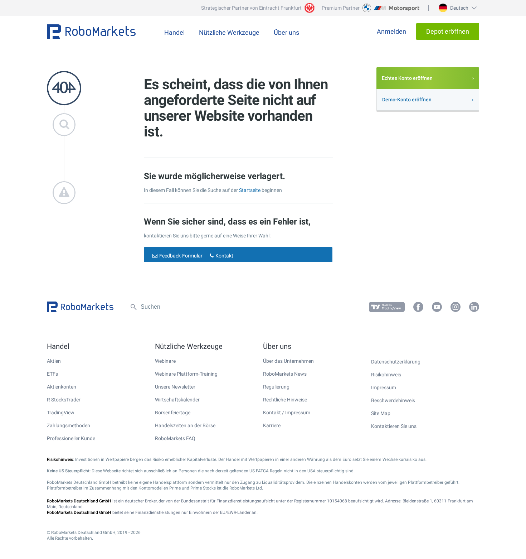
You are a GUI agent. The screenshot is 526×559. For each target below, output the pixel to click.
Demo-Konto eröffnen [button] (407, 99)
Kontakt (224, 256)
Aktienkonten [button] (61, 387)
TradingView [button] (60, 412)
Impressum (383, 387)
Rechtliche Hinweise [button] (285, 400)
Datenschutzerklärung (395, 362)
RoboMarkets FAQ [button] (175, 438)
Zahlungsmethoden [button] (68, 425)
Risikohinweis (386, 374)
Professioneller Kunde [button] (71, 438)
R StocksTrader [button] (64, 400)
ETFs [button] (52, 374)
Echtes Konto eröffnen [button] (407, 78)
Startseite (249, 190)
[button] (457, 8)
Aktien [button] (54, 361)
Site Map (380, 413)
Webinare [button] (165, 361)
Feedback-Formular (181, 256)
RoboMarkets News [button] (285, 374)
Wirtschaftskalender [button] (177, 400)
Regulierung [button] (276, 387)
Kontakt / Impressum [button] (286, 412)
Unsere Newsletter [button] (175, 387)
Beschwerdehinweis (393, 400)
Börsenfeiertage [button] (172, 412)
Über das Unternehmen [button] (288, 361)
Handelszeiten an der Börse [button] (185, 425)
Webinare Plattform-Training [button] (186, 374)
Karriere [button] (272, 425)
